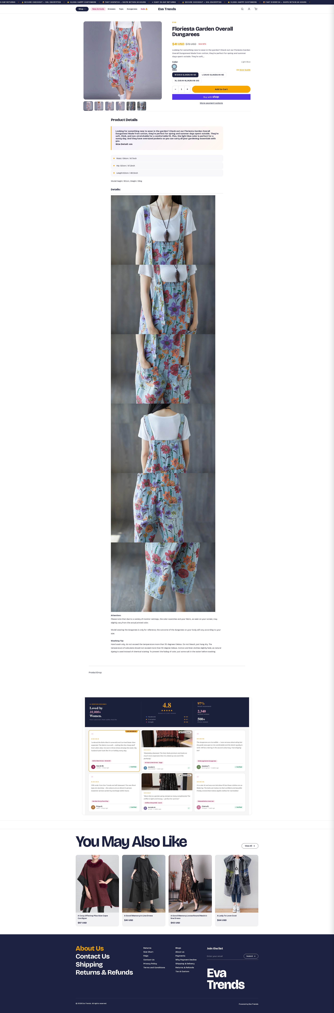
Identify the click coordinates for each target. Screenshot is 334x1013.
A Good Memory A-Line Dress (138, 916)
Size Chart (148, 952)
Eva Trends (253, 1004)
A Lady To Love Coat (227, 916)
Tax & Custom (182, 971)
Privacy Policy (150, 963)
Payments (180, 956)
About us (179, 952)
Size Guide (245, 70)
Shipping (89, 964)
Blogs (178, 948)
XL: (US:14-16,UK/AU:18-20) (187, 81)
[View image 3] (109, 106)
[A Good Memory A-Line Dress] (143, 884)
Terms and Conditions (154, 967)
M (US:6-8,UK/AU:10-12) (185, 75)
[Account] (249, 9)
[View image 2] (99, 106)
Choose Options (98, 909)
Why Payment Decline (185, 960)
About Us (90, 948)
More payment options (211, 103)
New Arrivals (98, 9)
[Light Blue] (174, 66)
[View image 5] (131, 106)
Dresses (111, 9)
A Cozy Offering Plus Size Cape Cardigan (93, 917)
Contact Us (93, 956)
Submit (249, 956)
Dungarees (132, 9)
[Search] (242, 9)
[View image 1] (88, 106)
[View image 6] (141, 106)
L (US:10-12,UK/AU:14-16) (213, 75)
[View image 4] (120, 106)
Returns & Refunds (104, 972)
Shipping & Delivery (185, 963)
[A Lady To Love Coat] (236, 884)
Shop (81, 9)
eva (174, 22)
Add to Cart (221, 89)
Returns (147, 948)
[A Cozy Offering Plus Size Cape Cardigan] (97, 884)
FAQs (145, 956)
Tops (121, 9)
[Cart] (255, 9)
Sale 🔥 (144, 9)
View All (248, 846)
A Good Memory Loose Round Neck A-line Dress (189, 917)
